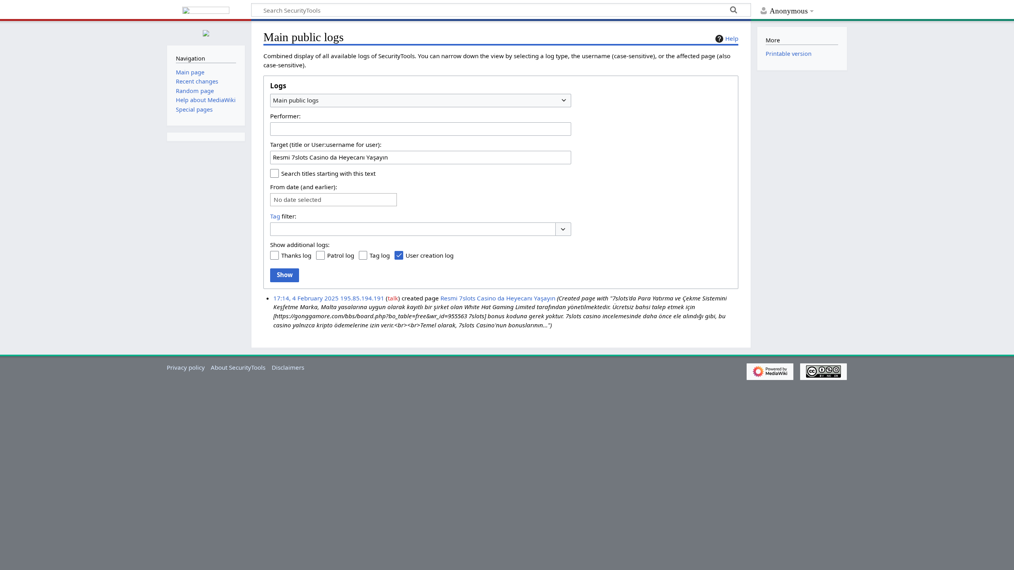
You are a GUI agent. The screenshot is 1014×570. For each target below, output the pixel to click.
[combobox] (420, 100)
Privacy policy (186, 367)
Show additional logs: (300, 245)
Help (731, 38)
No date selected (297, 199)
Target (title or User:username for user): (325, 144)
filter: (283, 216)
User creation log (430, 255)
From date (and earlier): (303, 187)
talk (393, 298)
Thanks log (296, 255)
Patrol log (340, 255)
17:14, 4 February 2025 (306, 298)
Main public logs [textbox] (295, 100)
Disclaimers (288, 367)
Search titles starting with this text (328, 173)
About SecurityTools (238, 367)
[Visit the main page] (206, 32)
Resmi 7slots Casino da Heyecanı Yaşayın (497, 298)
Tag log (380, 255)
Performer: (285, 116)
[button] (563, 229)
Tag (275, 216)
